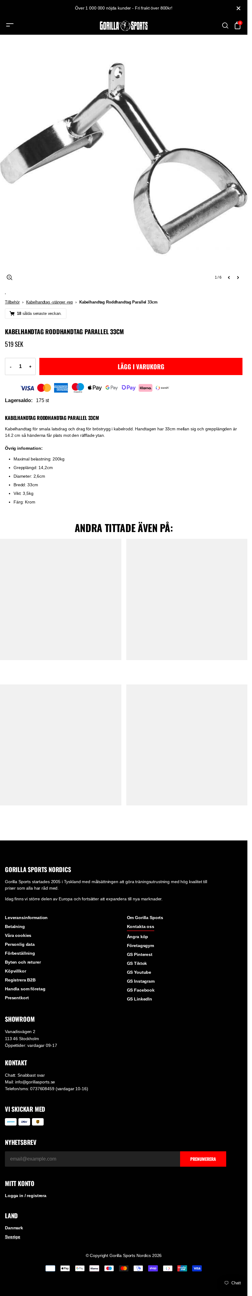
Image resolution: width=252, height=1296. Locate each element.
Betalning (15, 926)
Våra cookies (18, 935)
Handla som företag (25, 988)
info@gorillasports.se (35, 1081)
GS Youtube (139, 972)
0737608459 (42, 1088)
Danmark (14, 1227)
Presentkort (17, 997)
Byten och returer (23, 962)
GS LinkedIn (139, 998)
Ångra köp (137, 936)
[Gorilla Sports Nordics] (124, 25)
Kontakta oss (140, 926)
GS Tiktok (137, 963)
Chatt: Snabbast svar (25, 1075)
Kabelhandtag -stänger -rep (49, 302)
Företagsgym (140, 945)
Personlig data (20, 944)
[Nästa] (237, 277)
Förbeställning (20, 953)
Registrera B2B (20, 979)
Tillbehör (12, 302)
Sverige (12, 1236)
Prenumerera (203, 1159)
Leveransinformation (26, 917)
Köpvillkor (15, 971)
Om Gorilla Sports (145, 917)
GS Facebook (141, 990)
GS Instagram (141, 981)
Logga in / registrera (25, 1195)
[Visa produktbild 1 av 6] (123, 158)
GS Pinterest (139, 954)
